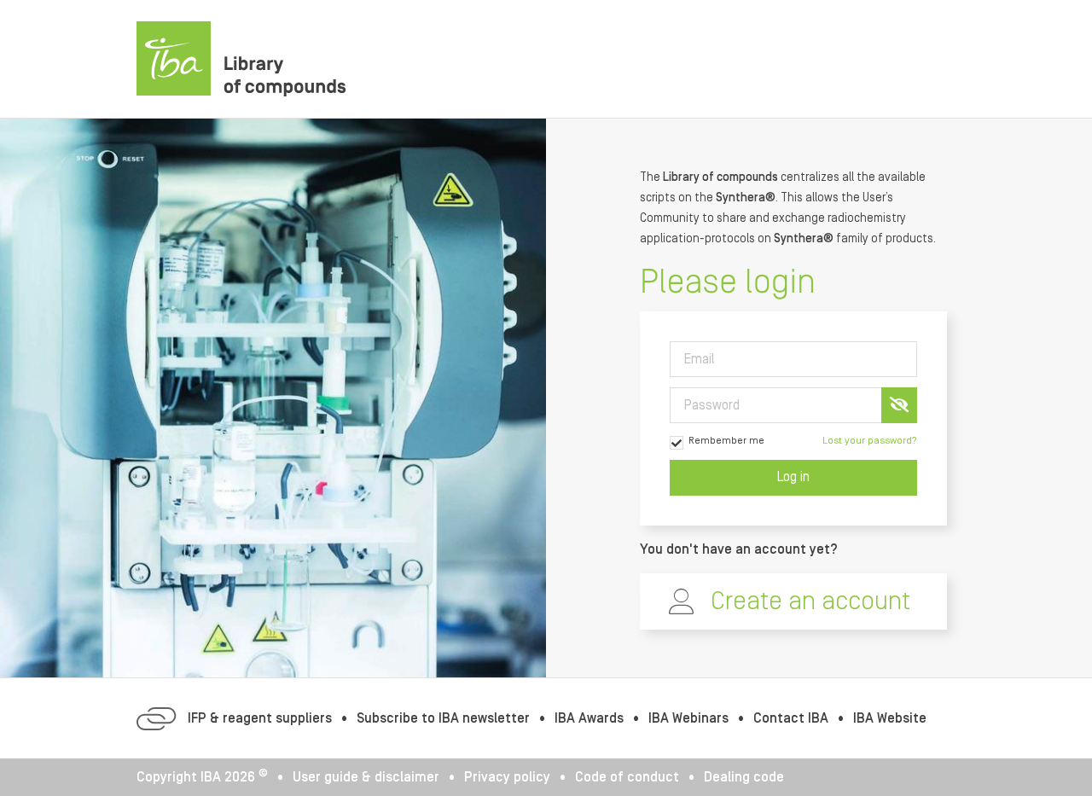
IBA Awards (589, 718)
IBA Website (889, 718)
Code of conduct (627, 777)
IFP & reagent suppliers (260, 718)
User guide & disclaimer (366, 777)
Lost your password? (869, 440)
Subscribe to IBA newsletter (443, 718)
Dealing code (744, 777)
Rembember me (726, 440)
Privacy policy (507, 777)
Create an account (810, 601)
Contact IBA (790, 718)
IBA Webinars (688, 718)
